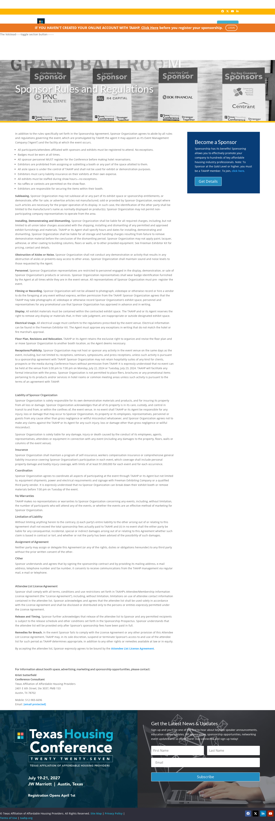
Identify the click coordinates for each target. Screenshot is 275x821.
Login (231, 27)
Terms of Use (8, 818)
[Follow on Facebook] (248, 814)
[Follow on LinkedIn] (263, 814)
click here (238, 171)
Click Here (149, 27)
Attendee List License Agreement (132, 648)
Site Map (96, 813)
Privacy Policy (114, 813)
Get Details (208, 181)
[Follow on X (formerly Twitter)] (256, 814)
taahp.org (26, 818)
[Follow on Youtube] (271, 814)
